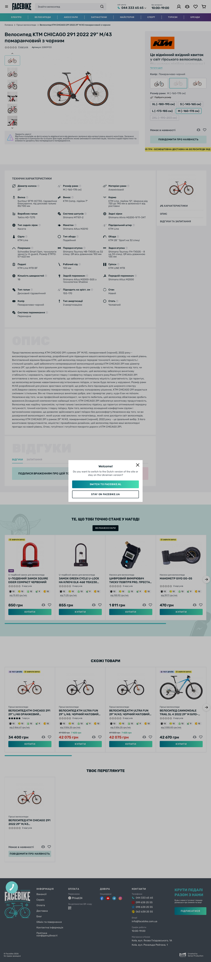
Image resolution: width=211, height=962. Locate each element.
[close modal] (137, 465)
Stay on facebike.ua (105, 494)
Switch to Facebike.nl (105, 484)
